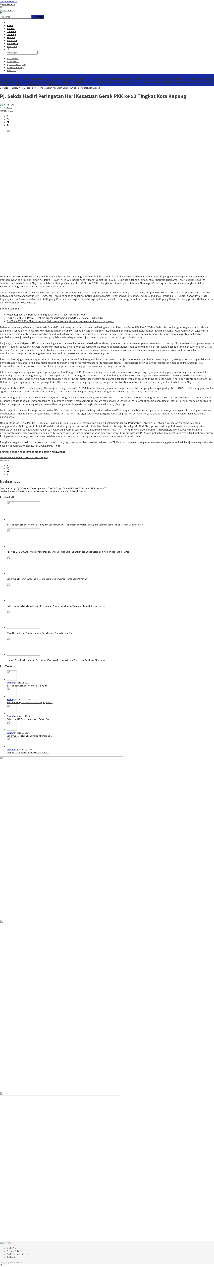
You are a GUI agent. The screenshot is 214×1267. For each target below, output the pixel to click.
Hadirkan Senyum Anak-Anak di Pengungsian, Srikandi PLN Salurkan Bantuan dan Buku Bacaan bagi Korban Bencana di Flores (68, 551)
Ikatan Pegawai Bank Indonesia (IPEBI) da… (28, 685)
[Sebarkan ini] (8, 116)
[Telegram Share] (8, 122)
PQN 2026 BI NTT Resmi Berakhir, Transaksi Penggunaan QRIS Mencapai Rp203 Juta (55, 318)
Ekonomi (11, 749)
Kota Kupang (42, 457)
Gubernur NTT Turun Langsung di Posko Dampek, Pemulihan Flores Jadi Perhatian (88, 81)
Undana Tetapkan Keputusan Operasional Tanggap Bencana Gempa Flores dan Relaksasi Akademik (56, 660)
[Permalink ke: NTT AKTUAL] (7, 104)
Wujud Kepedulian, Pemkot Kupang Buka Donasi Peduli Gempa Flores (46, 314)
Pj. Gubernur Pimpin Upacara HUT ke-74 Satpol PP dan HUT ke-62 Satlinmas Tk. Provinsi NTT (53, 488)
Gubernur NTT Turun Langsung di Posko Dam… (29, 719)
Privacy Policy (14, 1251)
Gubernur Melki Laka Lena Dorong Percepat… (29, 735)
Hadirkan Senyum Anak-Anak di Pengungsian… (29, 702)
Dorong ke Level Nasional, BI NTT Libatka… (28, 752)
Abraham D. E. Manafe (10, 457)
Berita (10, 682)
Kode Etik (11, 1248)
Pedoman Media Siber (18, 1254)
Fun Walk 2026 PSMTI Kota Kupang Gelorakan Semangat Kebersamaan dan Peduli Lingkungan (60, 321)
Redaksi (11, 1257)
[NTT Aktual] (6, 10)
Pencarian (37, 17)
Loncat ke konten (8, 1)
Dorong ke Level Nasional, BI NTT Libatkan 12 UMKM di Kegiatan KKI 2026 (50, 84)
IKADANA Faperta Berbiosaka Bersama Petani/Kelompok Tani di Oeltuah (43, 491)
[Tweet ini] (8, 119)
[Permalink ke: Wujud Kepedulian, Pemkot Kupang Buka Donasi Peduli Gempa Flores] (23, 627)
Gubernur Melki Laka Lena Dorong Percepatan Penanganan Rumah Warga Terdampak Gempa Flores (56, 605)
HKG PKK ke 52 (28, 457)
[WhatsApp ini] (8, 125)
